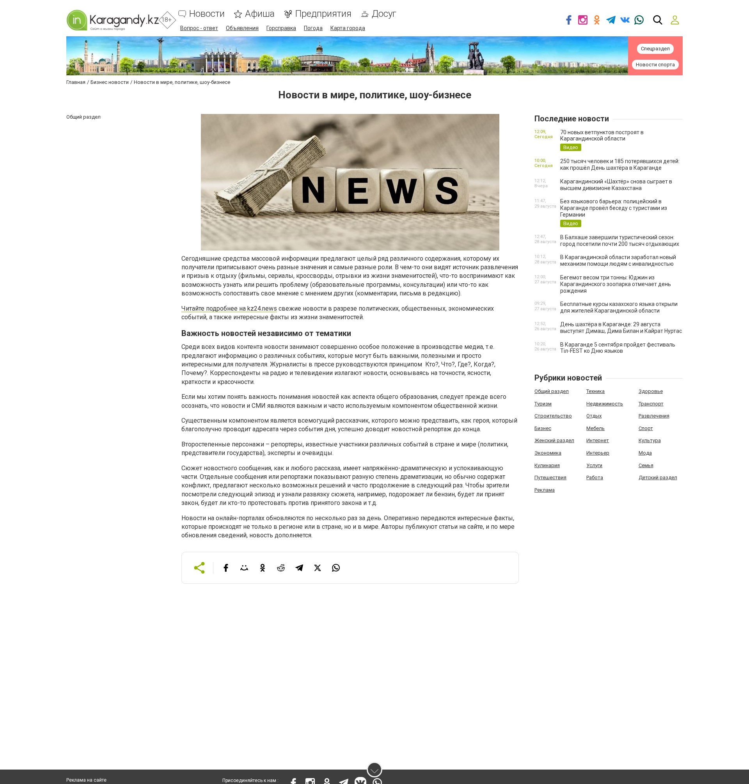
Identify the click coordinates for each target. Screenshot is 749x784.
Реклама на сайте (86, 780)
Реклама (544, 490)
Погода (313, 28)
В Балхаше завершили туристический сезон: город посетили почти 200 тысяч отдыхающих (619, 240)
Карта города (347, 28)
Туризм (543, 404)
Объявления (242, 28)
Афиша (260, 14)
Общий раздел (551, 391)
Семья (646, 465)
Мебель (595, 428)
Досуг (384, 14)
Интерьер (597, 453)
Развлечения (654, 416)
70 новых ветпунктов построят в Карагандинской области (602, 135)
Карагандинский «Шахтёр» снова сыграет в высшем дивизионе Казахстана (616, 184)
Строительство (553, 416)
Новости (207, 14)
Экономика (547, 453)
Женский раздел (554, 440)
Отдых (594, 416)
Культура (650, 440)
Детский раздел (658, 477)
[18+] (112, 20)
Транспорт (651, 404)
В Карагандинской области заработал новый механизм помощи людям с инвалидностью (618, 260)
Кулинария (547, 465)
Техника (595, 391)
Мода (645, 453)
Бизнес (542, 428)
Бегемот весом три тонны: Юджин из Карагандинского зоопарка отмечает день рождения (615, 284)
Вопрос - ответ (199, 28)
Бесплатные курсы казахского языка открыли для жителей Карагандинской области (619, 307)
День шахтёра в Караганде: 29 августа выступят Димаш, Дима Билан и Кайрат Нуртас (621, 327)
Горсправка (281, 28)
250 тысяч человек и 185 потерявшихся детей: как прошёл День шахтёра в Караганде (620, 164)
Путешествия (550, 477)
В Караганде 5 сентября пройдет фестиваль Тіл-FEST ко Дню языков (617, 347)
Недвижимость (604, 404)
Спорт (646, 428)
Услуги (594, 465)
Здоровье (651, 391)
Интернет (597, 440)
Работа (594, 477)
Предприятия (323, 14)
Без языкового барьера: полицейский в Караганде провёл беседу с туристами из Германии (613, 208)
